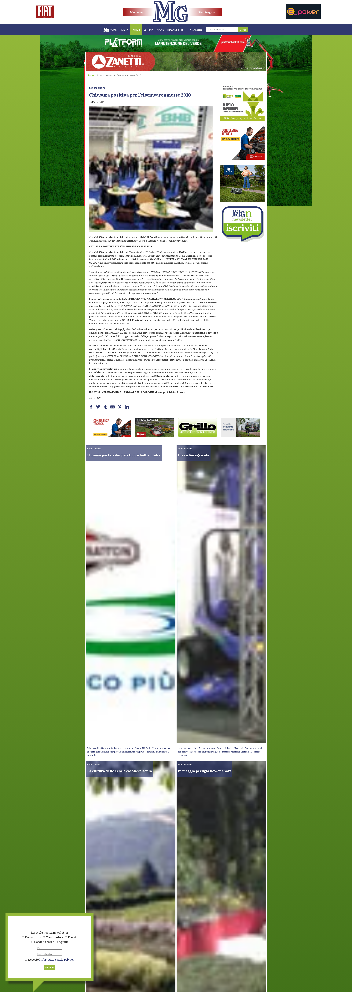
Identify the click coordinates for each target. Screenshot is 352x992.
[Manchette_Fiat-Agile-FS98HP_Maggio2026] (45, 17)
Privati (72, 937)
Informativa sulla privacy (57, 959)
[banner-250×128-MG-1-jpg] (154, 436)
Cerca (243, 29)
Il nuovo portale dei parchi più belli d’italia (123, 455)
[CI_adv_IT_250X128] (240, 436)
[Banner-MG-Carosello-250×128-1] (111, 436)
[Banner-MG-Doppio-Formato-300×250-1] (242, 200)
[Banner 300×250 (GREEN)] (242, 120)
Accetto (51, 959)
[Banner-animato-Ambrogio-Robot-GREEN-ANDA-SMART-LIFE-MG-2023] (197, 436)
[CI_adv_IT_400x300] (242, 158)
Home (91, 75)
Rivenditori (33, 937)
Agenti (63, 942)
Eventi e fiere (97, 87)
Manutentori (54, 937)
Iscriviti (49, 967)
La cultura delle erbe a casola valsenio (119, 770)
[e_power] (303, 18)
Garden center (44, 942)
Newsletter (196, 29)
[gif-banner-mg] (176, 69)
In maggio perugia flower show (204, 770)
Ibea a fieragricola (193, 455)
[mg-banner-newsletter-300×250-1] (242, 241)
